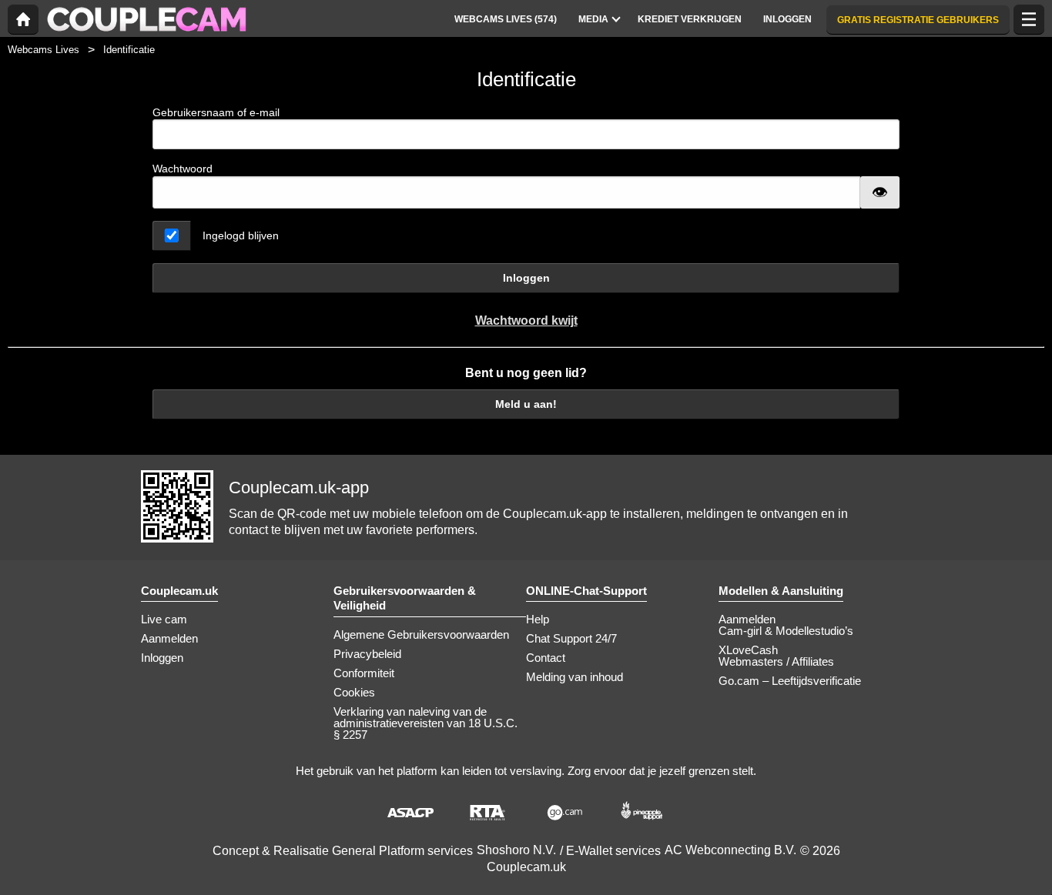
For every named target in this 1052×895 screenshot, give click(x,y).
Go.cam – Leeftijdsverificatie (790, 680)
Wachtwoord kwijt (526, 320)
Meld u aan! (526, 404)
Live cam (164, 619)
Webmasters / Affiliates (776, 661)
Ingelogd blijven (241, 235)
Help (537, 619)
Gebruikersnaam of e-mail (216, 112)
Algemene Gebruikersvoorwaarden (421, 634)
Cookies (354, 692)
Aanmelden (169, 638)
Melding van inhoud (574, 676)
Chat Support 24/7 (571, 638)
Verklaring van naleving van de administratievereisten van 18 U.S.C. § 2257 (425, 723)
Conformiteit (363, 673)
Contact (545, 657)
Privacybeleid (367, 653)
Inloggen (526, 278)
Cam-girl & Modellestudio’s (786, 630)
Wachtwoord (182, 168)
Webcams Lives (43, 49)
